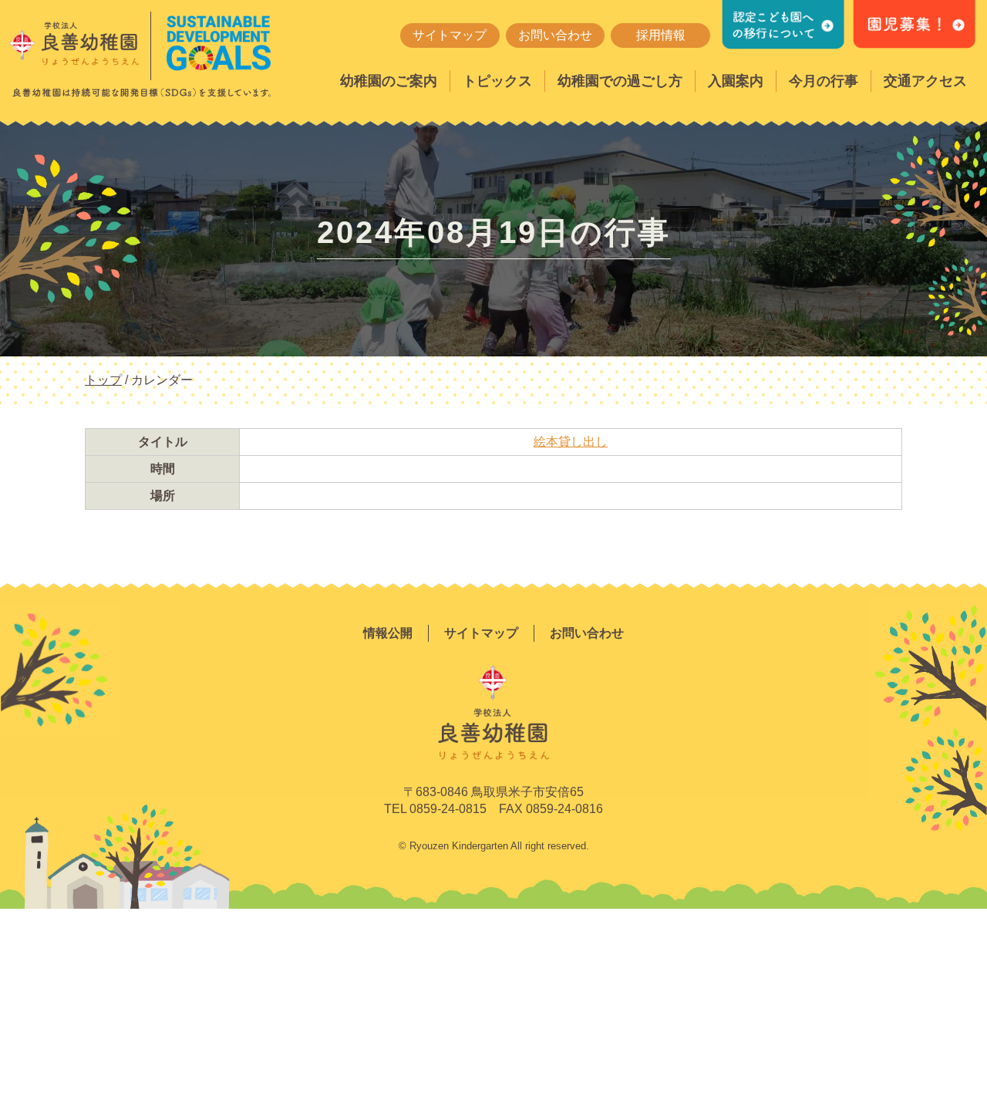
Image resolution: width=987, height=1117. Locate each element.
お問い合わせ (555, 35)
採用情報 (661, 35)
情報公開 (388, 632)
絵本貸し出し (571, 441)
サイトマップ (450, 35)
